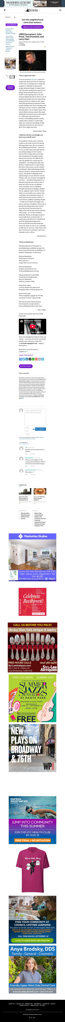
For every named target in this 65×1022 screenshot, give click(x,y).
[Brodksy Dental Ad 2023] (32, 969)
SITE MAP (42, 1005)
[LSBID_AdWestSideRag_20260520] (32, 698)
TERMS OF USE (34, 1005)
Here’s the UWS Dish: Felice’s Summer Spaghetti (39, 498)
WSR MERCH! (37, 1003)
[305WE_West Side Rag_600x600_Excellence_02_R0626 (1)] (10, 63)
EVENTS (53, 1003)
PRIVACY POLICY (24, 1005)
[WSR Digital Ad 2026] (32, 647)
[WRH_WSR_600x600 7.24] (32, 557)
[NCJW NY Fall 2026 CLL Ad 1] (32, 919)
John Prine (34, 79)
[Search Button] (60, 10)
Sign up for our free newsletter (32, 27)
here (23, 398)
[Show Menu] (4, 10)
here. (26, 351)
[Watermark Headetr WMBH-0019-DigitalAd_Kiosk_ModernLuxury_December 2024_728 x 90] (32, 3)
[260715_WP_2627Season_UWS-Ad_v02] (32, 748)
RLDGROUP (36, 1009)
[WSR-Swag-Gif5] (32, 869)
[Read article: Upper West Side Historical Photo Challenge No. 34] (25, 491)
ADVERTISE (46, 1003)
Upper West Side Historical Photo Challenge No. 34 (23, 498)
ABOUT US (11, 1003)
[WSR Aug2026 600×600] (32, 820)
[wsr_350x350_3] (32, 601)
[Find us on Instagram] (34, 1018)
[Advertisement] (32, 784)
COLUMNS (22, 45)
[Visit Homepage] (32, 10)
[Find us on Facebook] (29, 1018)
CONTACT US (19, 1003)
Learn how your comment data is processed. (31, 438)
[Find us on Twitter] (31, 1018)
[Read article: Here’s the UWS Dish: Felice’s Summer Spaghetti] (40, 491)
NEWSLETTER (28, 1003)
